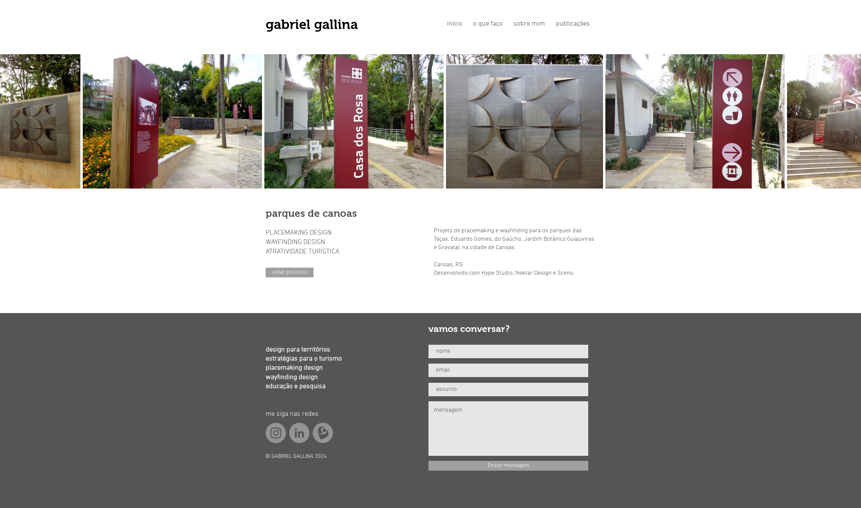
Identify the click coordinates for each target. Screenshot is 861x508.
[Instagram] (276, 433)
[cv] (323, 433)
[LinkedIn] (299, 433)
